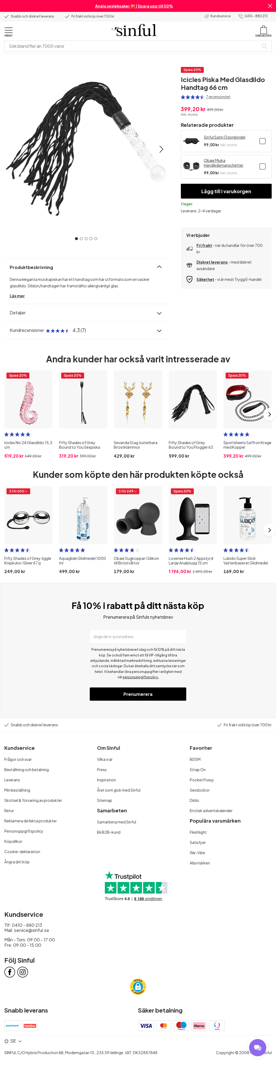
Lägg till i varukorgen (226, 191)
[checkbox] (262, 141)
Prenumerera (138, 694)
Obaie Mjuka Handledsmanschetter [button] (223, 163)
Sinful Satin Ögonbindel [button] (224, 137)
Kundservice (221, 16)
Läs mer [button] (17, 295)
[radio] (183, 97)
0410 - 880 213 (256, 16)
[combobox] (132, 46)
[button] (270, 6)
